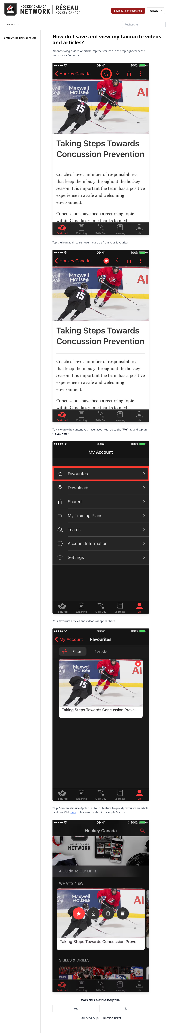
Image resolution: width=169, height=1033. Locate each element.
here (73, 812)
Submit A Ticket (111, 1018)
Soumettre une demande (128, 10)
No (125, 1008)
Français (153, 10)
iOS (18, 24)
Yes (76, 1008)
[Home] (42, 9)
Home (10, 24)
